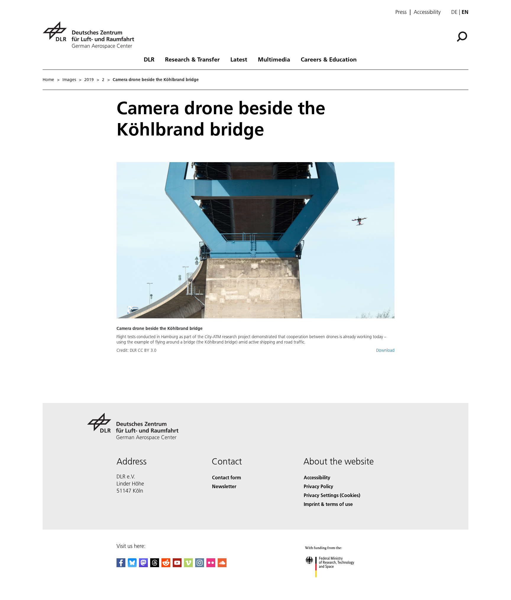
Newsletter (224, 486)
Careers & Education (329, 59)
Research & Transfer (192, 59)
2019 (89, 80)
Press (401, 12)
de (454, 12)
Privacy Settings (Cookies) (332, 495)
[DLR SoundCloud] (222, 565)
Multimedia (274, 59)
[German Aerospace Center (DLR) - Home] (91, 35)
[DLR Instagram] (199, 565)
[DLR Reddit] (165, 565)
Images (69, 80)
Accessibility (427, 12)
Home (48, 80)
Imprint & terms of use (328, 504)
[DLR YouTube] (177, 565)
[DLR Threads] (154, 565)
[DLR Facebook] (121, 565)
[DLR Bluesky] (132, 565)
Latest (238, 59)
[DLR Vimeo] (188, 565)
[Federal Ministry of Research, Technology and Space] (337, 583)
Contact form (226, 477)
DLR (149, 59)
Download (385, 350)
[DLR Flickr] (210, 565)
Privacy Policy (318, 486)
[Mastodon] (143, 565)
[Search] (463, 36)
